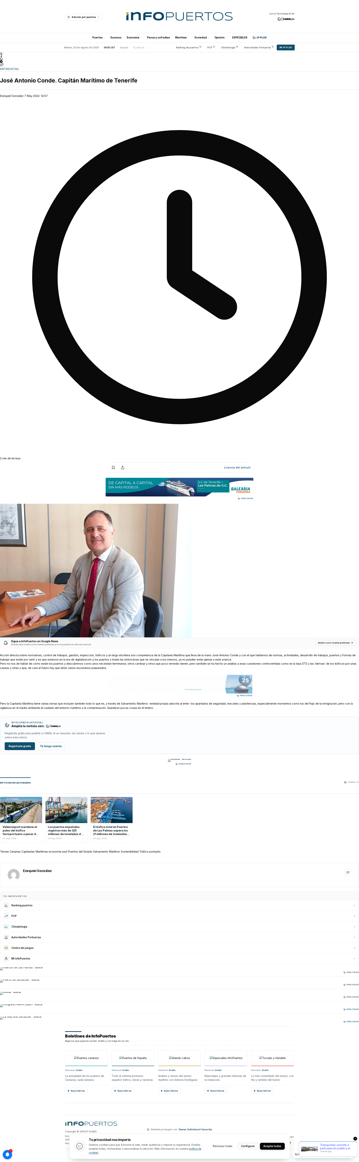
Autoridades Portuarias (257, 47)
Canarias (15, 851)
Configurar (248, 1146)
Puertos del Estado (80, 851)
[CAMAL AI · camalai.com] (286, 19)
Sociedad (200, 37)
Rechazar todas (223, 1146)
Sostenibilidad (130, 851)
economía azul (58, 851)
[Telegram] (179, 61)
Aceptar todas (272, 1146)
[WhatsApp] (179, 59)
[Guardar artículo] (113, 467)
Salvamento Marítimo (106, 851)
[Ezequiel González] (14, 875)
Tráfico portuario (150, 851)
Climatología (228, 47)
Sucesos (115, 37)
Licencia (237, 467)
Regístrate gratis (20, 746)
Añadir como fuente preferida (334, 642)
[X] (179, 53)
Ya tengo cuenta (51, 746)
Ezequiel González (12, 96)
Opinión (219, 37)
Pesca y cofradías (158, 37)
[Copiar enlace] (1, 64)
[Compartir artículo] (122, 467)
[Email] (347, 872)
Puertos (97, 37)
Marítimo (181, 37)
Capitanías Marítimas (34, 851)
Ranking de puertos (187, 47)
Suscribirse (78, 1090)
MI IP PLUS (286, 47)
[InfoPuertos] (179, 17)
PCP (209, 47)
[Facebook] (179, 56)
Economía (133, 37)
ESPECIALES (239, 37)
